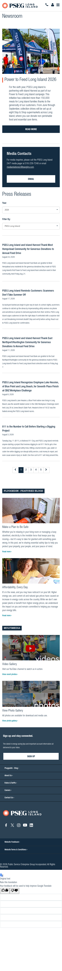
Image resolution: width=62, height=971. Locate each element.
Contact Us (9, 798)
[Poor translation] (14, 891)
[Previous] (15, 470)
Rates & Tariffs (10, 783)
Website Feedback (12, 842)
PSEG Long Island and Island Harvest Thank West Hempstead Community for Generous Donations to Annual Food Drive (28, 249)
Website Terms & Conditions (16, 850)
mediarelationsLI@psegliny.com (20, 167)
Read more (31, 129)
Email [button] (31, 179)
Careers (7, 790)
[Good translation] (5, 891)
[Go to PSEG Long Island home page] (22, 813)
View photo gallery (9, 721)
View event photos (9, 674)
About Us (8, 776)
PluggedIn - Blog (11, 768)
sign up (31, 757)
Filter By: (6, 219)
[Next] (46, 470)
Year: (4, 203)
